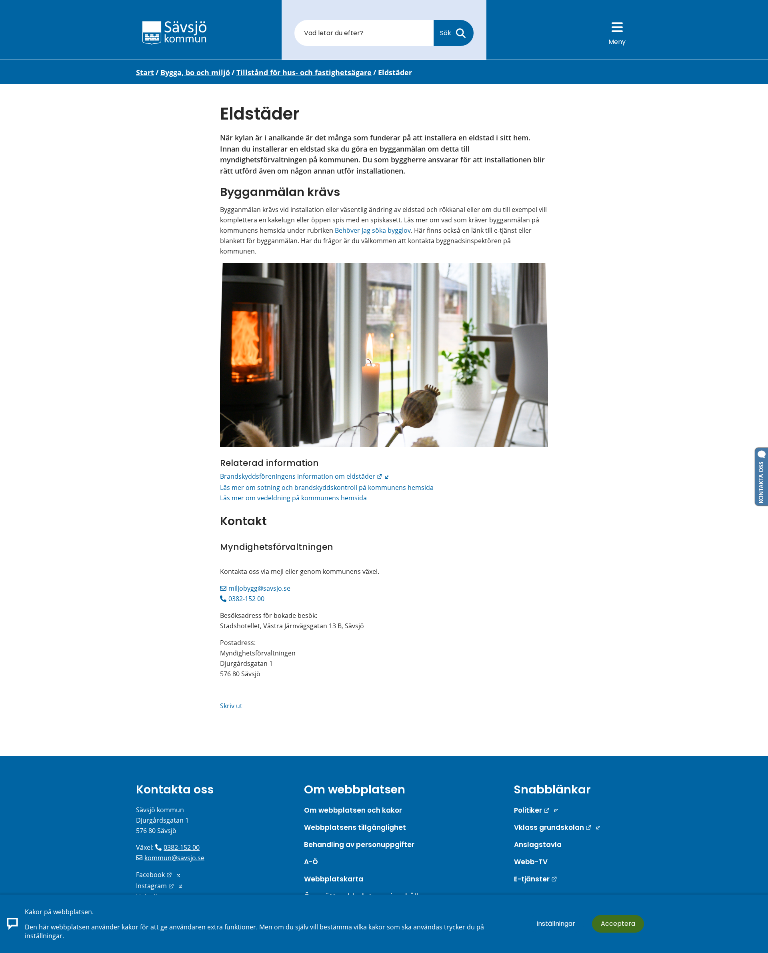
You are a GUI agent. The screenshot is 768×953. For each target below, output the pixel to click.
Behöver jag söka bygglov (373, 230)
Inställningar (555, 923)
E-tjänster (535, 879)
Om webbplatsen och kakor (353, 810)
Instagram (159, 885)
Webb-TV (531, 862)
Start (145, 72)
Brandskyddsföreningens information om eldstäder (304, 476)
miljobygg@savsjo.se (259, 588)
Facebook (158, 874)
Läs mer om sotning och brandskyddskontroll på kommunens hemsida (327, 487)
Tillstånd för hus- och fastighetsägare (304, 72)
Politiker (536, 810)
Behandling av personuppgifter (359, 844)
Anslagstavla (538, 844)
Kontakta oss (175, 789)
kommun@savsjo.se (174, 857)
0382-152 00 (246, 598)
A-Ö (311, 862)
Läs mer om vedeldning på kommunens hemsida (293, 497)
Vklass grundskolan (557, 827)
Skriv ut (231, 705)
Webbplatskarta (333, 879)
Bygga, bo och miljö (195, 72)
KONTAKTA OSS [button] (761, 480)
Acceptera (618, 923)
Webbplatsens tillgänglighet (355, 827)
